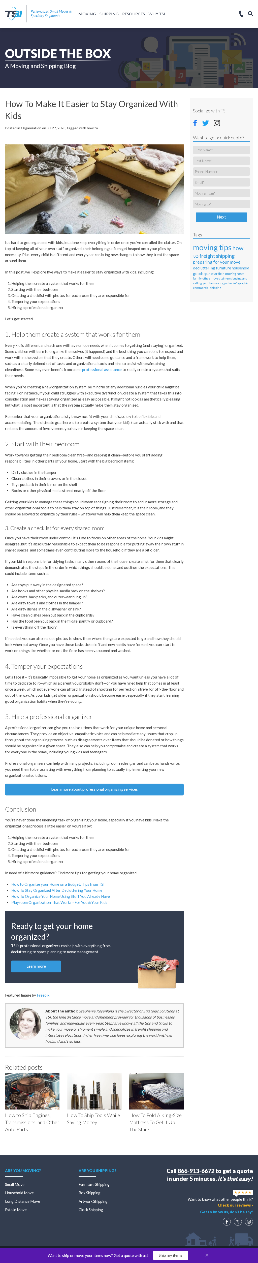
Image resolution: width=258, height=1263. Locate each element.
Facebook (196, 122)
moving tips (212, 247)
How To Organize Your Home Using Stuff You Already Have (60, 896)
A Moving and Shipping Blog (40, 65)
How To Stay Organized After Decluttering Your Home (56, 890)
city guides (225, 283)
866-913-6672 (196, 1170)
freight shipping (217, 256)
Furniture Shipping (94, 1184)
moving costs (234, 274)
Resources (133, 13)
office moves (211, 278)
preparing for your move (217, 262)
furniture (223, 267)
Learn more (36, 966)
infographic (240, 283)
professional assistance (102, 369)
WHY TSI (156, 13)
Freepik (43, 995)
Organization (31, 128)
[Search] (250, 13)
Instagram (217, 123)
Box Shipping (90, 1192)
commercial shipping (207, 288)
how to (92, 128)
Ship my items (170, 1255)
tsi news (226, 278)
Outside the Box (58, 53)
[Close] (206, 1255)
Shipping (109, 13)
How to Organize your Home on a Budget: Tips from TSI (58, 884)
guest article (214, 273)
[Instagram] (249, 1222)
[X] (238, 1222)
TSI (38, 13)
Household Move (19, 1192)
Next (221, 217)
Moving (87, 13)
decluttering (204, 267)
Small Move (14, 1184)
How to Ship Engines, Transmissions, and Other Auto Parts (32, 1122)
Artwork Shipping (93, 1201)
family (197, 278)
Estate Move (16, 1209)
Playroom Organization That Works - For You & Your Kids (59, 902)
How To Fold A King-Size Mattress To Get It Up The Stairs (155, 1122)
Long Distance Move (22, 1201)
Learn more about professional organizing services (94, 789)
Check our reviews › (235, 1205)
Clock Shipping (91, 1209)
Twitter (206, 123)
